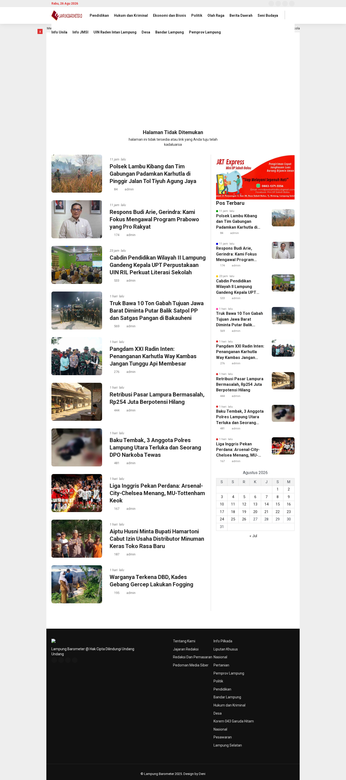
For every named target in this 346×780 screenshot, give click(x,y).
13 (255, 504)
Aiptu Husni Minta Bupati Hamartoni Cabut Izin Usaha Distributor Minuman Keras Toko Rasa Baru (157, 538)
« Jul (253, 536)
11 (233, 504)
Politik (196, 15)
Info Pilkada (223, 641)
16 (289, 504)
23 (289, 512)
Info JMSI (80, 32)
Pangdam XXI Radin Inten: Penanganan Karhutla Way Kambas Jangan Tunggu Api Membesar (153, 356)
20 (255, 512)
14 (266, 504)
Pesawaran (223, 737)
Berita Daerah (241, 15)
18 (233, 512)
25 (233, 519)
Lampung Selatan (228, 745)
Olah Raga (215, 15)
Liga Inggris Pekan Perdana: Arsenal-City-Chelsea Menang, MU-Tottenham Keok (157, 493)
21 (266, 512)
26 (244, 519)
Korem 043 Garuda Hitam (234, 721)
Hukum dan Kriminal (131, 15)
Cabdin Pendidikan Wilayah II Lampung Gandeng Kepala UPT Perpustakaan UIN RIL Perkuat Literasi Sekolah (158, 265)
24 (222, 519)
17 (222, 512)
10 (222, 504)
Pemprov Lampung (205, 32)
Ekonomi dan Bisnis (169, 15)
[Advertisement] (173, 90)
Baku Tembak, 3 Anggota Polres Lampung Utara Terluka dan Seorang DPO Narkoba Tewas (155, 447)
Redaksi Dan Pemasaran (192, 657)
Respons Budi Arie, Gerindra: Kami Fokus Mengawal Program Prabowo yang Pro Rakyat (154, 219)
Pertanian (221, 665)
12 (244, 504)
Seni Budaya (268, 15)
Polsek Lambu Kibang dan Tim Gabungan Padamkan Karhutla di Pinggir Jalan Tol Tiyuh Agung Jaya (153, 173)
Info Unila (59, 32)
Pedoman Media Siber (190, 665)
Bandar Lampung (169, 32)
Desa (146, 32)
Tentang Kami (184, 641)
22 (278, 512)
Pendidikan (99, 15)
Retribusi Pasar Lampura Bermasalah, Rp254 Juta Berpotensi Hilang (239, 384)
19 (244, 512)
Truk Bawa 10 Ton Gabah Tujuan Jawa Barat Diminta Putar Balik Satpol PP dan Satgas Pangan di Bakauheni (157, 310)
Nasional (220, 657)
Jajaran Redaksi (186, 649)
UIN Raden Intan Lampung (115, 32)
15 (278, 504)
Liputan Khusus (226, 649)
